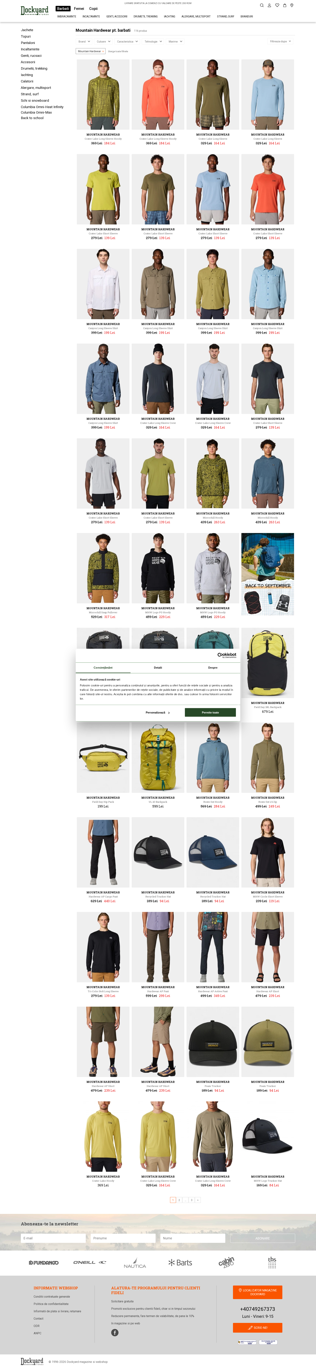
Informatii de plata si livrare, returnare (57, 1311)
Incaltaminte (91, 16)
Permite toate (210, 712)
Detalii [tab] (158, 667)
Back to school (32, 118)
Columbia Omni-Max (36, 112)
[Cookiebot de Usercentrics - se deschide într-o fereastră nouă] (220, 655)
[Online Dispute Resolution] (268, 1342)
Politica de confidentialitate (51, 1304)
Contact (38, 1318)
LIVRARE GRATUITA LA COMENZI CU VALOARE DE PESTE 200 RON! (158, 3)
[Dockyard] (34, 11)
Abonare (262, 1238)
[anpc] (247, 1342)
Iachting (169, 16)
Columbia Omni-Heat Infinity (42, 107)
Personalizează (155, 712)
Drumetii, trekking (146, 16)
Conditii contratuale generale (52, 1296)
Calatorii (27, 81)
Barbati (63, 8)
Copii (93, 8)
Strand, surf (225, 16)
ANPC (37, 1333)
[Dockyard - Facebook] (114, 1332)
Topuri (26, 36)
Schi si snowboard (35, 100)
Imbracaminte (66, 16)
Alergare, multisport (196, 16)
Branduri (247, 16)
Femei (79, 8)
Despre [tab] (213, 667)
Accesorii (28, 62)
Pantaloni (28, 43)
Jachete (27, 30)
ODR (37, 1326)
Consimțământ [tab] (103, 667)
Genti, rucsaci (31, 56)
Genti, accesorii (116, 16)
